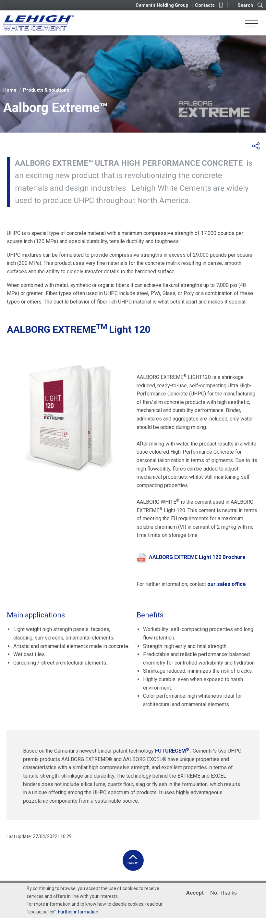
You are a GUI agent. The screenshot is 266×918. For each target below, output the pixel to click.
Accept (195, 893)
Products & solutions (46, 90)
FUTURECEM (172, 751)
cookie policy (41, 911)
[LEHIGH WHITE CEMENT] (38, 23)
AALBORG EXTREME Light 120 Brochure (197, 557)
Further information (78, 911)
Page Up (133, 862)
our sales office (226, 584)
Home (9, 90)
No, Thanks (223, 893)
